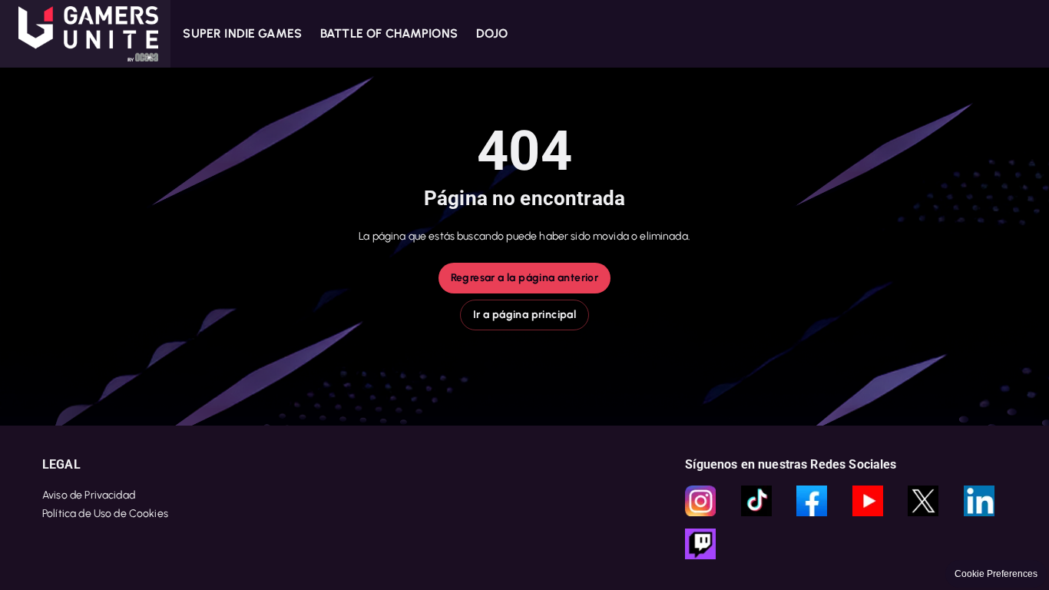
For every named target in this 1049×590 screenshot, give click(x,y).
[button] (85, 34)
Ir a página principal (524, 314)
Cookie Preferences (996, 573)
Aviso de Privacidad (88, 495)
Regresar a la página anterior (525, 277)
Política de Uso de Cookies (105, 513)
